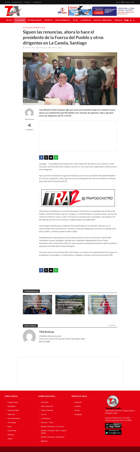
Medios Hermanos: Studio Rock (52, 437)
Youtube (77, 406)
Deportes (48, 20)
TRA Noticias (42, 48)
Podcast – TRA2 (47, 422)
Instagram (78, 414)
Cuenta (118, 2)
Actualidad (20, 20)
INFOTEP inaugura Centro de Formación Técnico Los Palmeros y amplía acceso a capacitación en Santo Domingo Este (102, 303)
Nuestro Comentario (103, 20)
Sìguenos (44, 441)
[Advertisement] (78, 136)
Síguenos (118, 20)
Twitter (77, 410)
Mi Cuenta (44, 402)
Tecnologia (12, 422)
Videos (10, 438)
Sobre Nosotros (17, 2)
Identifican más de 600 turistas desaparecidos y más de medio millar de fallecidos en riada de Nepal (69, 303)
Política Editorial (47, 410)
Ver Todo (112, 325)
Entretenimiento (62, 20)
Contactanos (37, 2)
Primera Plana (39, 28)
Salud (75, 20)
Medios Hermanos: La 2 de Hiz (52, 426)
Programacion (13, 402)
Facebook (78, 402)
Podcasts (27, 2)
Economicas (86, 20)
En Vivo (7, 2)
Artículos (11, 434)
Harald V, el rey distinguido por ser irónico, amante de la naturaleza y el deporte (37, 303)
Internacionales (35, 20)
